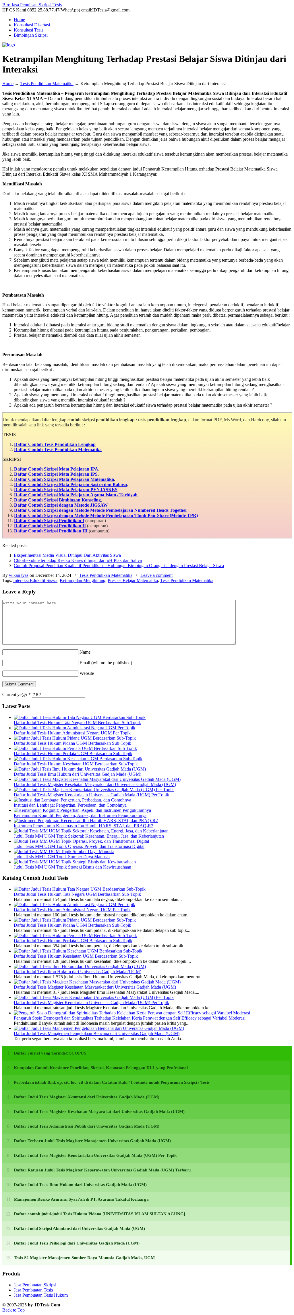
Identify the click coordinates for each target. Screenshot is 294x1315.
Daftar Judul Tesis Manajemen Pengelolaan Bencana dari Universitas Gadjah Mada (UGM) (96, 1033)
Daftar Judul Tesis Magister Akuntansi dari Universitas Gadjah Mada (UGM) (86, 1097)
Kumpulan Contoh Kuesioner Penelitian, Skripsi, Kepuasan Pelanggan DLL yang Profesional (101, 1067)
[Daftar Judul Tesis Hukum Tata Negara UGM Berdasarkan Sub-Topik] (80, 717)
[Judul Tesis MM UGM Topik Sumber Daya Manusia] (64, 851)
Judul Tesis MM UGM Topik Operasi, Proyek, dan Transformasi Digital (79, 846)
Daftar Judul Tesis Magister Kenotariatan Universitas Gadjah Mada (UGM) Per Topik (91, 794)
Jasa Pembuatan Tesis (33, 1289)
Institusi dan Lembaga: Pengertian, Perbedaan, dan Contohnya (70, 805)
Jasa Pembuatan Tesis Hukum (41, 1295)
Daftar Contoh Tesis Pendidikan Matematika (58, 449)
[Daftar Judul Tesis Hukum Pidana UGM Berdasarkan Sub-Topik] (75, 738)
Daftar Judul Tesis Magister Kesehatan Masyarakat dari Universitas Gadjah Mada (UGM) (95, 784)
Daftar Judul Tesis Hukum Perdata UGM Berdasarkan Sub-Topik (73, 753)
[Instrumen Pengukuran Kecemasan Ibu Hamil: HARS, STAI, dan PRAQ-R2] (86, 820)
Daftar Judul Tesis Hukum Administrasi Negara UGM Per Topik (72, 732)
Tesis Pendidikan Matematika (47, 83)
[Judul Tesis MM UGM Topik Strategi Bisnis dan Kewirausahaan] (75, 861)
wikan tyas (18, 575)
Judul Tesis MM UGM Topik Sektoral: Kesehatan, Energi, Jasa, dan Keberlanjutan (89, 836)
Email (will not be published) (106, 662)
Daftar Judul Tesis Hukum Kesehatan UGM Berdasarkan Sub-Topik (76, 763)
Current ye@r (16, 694)
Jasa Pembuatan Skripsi (35, 1284)
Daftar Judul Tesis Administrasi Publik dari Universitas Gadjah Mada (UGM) (86, 1126)
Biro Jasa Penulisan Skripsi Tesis (32, 4)
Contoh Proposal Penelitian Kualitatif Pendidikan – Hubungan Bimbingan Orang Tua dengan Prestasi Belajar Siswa (119, 565)
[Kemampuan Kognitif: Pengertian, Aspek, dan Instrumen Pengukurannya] (82, 810)
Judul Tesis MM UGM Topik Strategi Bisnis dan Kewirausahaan (72, 867)
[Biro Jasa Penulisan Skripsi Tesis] (8, 44)
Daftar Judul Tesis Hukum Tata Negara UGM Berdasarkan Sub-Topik (77, 722)
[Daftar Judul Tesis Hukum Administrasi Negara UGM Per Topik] (74, 727)
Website (87, 673)
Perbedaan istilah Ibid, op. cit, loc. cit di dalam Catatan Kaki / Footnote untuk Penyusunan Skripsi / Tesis (112, 1082)
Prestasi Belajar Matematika (133, 580)
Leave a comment (156, 575)
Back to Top (13, 1310)
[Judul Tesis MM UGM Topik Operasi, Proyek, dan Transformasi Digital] (81, 841)
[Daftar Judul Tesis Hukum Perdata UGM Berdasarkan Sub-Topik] (75, 748)
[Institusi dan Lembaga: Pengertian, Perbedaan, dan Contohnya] (72, 799)
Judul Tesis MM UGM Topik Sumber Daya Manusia (62, 856)
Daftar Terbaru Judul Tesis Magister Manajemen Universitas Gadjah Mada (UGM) (92, 1140)
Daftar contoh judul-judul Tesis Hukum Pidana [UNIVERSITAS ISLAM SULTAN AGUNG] (99, 1214)
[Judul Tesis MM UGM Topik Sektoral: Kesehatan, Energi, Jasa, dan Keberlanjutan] (91, 830)
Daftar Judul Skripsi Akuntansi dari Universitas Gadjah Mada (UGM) (79, 1228)
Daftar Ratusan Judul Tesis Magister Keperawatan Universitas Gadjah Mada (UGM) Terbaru (102, 1170)
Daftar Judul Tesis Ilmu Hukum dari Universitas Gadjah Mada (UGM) (77, 774)
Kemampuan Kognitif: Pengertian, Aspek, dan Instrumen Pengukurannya (80, 815)
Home (7, 83)
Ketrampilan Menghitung (82, 580)
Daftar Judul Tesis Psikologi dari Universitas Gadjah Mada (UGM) (77, 1243)
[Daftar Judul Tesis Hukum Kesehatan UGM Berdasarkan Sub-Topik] (78, 758)
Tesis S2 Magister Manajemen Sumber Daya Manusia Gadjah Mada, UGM (84, 1257)
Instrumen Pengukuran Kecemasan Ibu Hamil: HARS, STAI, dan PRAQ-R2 (83, 825)
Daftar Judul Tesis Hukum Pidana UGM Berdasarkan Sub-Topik (72, 743)
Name (85, 652)
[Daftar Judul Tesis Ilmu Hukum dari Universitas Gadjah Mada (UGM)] (80, 769)
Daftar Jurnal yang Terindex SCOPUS (50, 1053)
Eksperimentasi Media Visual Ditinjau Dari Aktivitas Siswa (67, 555)
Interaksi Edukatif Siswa (35, 580)
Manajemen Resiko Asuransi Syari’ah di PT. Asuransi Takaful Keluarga (81, 1199)
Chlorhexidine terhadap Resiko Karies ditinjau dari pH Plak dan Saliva (78, 560)
